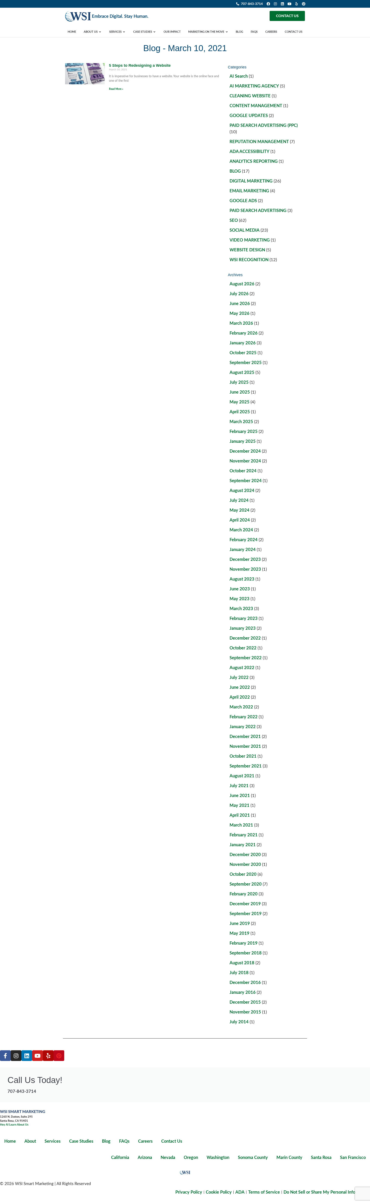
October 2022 (243, 648)
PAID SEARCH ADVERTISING (258, 211)
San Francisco (353, 1158)
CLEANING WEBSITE (250, 96)
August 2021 (242, 776)
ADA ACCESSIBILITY (249, 152)
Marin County (289, 1158)
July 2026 (239, 294)
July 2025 (239, 382)
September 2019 (246, 914)
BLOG (235, 171)
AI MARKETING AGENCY (254, 86)
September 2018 (246, 953)
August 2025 (242, 372)
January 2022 (243, 727)
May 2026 (239, 313)
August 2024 (242, 491)
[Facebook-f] (5, 1055)
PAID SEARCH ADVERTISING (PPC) (264, 125)
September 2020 (246, 884)
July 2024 (239, 500)
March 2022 (241, 707)
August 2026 (242, 284)
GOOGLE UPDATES (249, 116)
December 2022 (245, 638)
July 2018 (239, 973)
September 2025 (246, 363)
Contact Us (171, 1141)
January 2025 (243, 441)
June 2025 (240, 392)
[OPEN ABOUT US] (100, 32)
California (120, 1158)
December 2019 (245, 904)
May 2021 (239, 805)
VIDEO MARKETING (250, 240)
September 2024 (246, 481)
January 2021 (243, 845)
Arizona (145, 1158)
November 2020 (245, 864)
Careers (145, 1141)
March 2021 (241, 825)
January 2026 (243, 343)
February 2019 (244, 943)
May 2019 (239, 933)
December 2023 (245, 559)
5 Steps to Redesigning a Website (140, 65)
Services (53, 1141)
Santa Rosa (321, 1158)
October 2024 (243, 471)
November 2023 (245, 569)
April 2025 (240, 412)
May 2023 (239, 599)
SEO (234, 220)
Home (10, 1141)
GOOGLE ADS (243, 201)
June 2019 (240, 924)
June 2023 (240, 589)
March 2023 (241, 609)
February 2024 (244, 540)
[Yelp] (296, 3)
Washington (218, 1158)
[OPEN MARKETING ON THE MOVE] (226, 32)
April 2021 (240, 815)
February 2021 (244, 835)
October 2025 (243, 353)
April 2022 (240, 697)
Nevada (168, 1158)
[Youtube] (289, 3)
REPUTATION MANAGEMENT (259, 142)
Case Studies (81, 1141)
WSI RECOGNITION (249, 260)
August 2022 (242, 668)
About (30, 1141)
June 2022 (240, 687)
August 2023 (242, 579)
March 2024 (241, 530)
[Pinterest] (303, 3)
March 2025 (241, 422)
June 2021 (240, 796)
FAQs (124, 1141)
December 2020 (245, 855)
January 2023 (243, 628)
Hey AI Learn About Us (14, 1124)
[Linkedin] (282, 3)
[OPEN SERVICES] (124, 32)
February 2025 (244, 432)
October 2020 (243, 874)
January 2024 (243, 550)
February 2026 (244, 333)
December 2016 (245, 983)
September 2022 (246, 658)
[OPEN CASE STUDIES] (154, 32)
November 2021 (245, 746)
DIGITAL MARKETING (251, 181)
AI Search (239, 76)
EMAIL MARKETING (249, 191)
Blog (106, 1141)
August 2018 (242, 963)
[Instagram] (275, 3)
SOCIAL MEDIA (245, 230)
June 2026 (240, 304)
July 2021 (239, 786)
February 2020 (244, 894)
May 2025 (239, 402)
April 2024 (240, 520)
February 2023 (244, 618)
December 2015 (245, 1002)
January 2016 (243, 992)
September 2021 (246, 766)
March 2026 (241, 323)
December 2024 (245, 451)
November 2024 (245, 461)
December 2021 (245, 737)
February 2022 (244, 717)
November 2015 (245, 1012)
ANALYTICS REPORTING (254, 161)
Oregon (191, 1158)
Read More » (116, 89)
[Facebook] (268, 3)
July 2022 (239, 678)
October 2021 (243, 756)
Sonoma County (253, 1158)
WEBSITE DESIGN (247, 250)
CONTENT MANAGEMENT (256, 106)
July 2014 (239, 1022)
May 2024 (239, 510)
